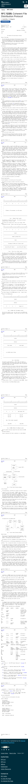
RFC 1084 (25, 672)
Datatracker (4, 766)
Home (3, 9)
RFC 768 (19, 675)
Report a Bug (12, 753)
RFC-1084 (9, 97)
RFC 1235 (2, 85)
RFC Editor (4, 776)
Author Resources (6, 769)
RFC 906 (22, 666)
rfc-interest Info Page (7, 781)
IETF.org (3, 759)
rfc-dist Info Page (6, 778)
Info (26, 5)
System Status (4, 753)
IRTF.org (3, 762)
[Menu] (26, 2)
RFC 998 (12, 693)
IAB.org (3, 764)
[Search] (23, 2)
